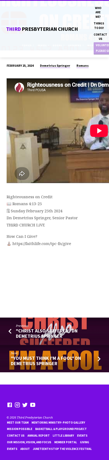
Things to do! (99, 25)
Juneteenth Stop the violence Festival (62, 449)
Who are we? (98, 12)
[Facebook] (10, 404)
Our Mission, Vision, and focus (29, 442)
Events (82, 435)
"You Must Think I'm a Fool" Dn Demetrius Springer (46, 360)
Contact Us (100, 37)
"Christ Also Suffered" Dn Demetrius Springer (47, 333)
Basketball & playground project (61, 429)
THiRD (42, 29)
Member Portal (65, 442)
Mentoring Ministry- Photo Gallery (58, 422)
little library (63, 435)
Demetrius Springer (55, 65)
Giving (84, 442)
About (25, 449)
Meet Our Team (18, 422)
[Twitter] (25, 404)
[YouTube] (33, 404)
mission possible (19, 429)
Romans (82, 65)
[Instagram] (17, 404)
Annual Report (39, 435)
